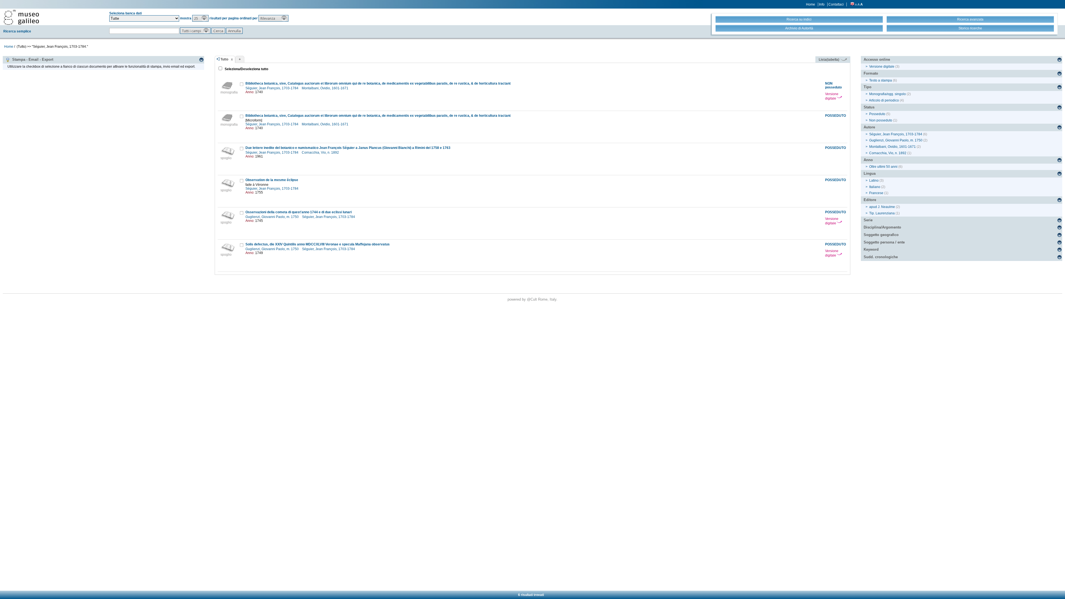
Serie (868, 220)
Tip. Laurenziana (882, 213)
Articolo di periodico (884, 100)
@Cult (532, 299)
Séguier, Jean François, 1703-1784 (272, 88)
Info (822, 4)
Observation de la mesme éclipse (271, 180)
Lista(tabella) (829, 60)
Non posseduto (880, 120)
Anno (868, 160)
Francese (876, 193)
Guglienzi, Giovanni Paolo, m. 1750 (272, 217)
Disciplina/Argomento (882, 227)
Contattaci (836, 4)
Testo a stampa (880, 80)
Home (810, 4)
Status (869, 107)
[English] (852, 4)
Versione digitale (831, 96)
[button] (200, 18)
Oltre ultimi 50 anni (883, 167)
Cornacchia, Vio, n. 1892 (321, 152)
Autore (869, 127)
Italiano (874, 187)
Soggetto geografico (881, 235)
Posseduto (877, 114)
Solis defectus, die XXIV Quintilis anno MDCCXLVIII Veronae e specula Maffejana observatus (317, 244)
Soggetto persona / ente (884, 242)
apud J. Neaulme (882, 207)
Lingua (870, 173)
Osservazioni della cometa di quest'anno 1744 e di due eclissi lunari (298, 212)
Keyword (871, 249)
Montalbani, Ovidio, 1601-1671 (325, 88)
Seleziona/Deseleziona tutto (246, 69)
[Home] (21, 17)
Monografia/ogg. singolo (887, 94)
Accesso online (877, 59)
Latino (874, 180)
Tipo (867, 87)
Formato (871, 73)
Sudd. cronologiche (881, 257)
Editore (870, 200)
